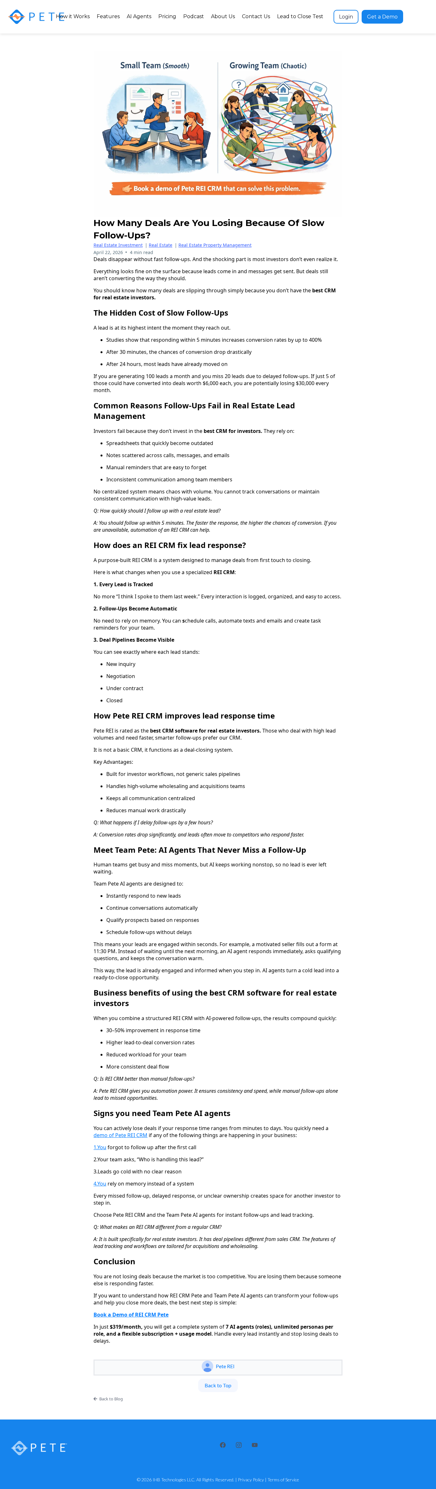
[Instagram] (239, 1445)
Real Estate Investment (118, 245)
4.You (100, 1183)
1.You (100, 1147)
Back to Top (218, 1385)
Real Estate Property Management (215, 245)
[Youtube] (255, 1445)
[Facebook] (223, 1445)
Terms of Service (283, 1479)
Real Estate (160, 245)
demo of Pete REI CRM (120, 1135)
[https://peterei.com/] (36, 17)
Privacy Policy (251, 1479)
